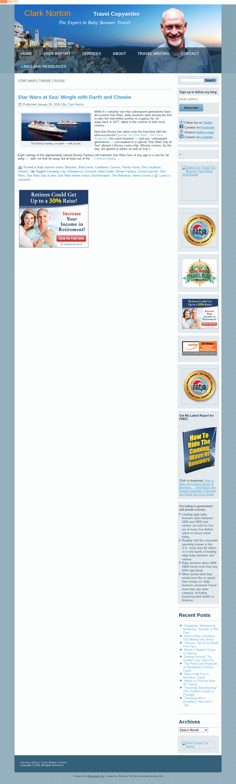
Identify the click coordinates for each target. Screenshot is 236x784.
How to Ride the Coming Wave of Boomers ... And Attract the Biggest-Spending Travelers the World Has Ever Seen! (197, 487)
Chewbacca (75, 171)
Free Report (57, 54)
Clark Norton (47, 13)
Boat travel (86, 167)
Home (26, 54)
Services (91, 54)
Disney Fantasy (125, 171)
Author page (205, 132)
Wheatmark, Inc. (96, 776)
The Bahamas (121, 175)
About (119, 54)
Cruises (115, 167)
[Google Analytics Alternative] (9, 2)
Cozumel (90, 171)
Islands (23, 171)
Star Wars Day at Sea (41, 175)
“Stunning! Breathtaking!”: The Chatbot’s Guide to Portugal (200, 691)
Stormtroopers (100, 175)
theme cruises (142, 175)
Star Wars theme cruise (73, 175)
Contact (190, 54)
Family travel (130, 167)
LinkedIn (207, 137)
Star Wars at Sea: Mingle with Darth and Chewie (74, 97)
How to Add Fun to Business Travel (196, 675)
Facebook (207, 127)
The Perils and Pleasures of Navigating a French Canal (200, 667)
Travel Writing (153, 54)
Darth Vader (106, 171)
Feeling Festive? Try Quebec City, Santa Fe (198, 658)
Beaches (71, 167)
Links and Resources (43, 67)
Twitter (207, 122)
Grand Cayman (148, 171)
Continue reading (107, 158)
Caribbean (101, 167)
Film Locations (151, 167)
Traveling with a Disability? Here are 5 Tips (197, 701)
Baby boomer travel (50, 167)
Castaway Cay (55, 171)
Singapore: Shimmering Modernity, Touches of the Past (200, 629)
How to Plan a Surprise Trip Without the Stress (199, 637)
